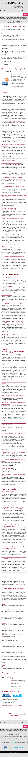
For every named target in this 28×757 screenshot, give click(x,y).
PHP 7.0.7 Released (5, 277)
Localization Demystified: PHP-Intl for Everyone (11, 177)
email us (20, 738)
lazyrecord (3, 623)
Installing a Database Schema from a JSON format (12, 218)
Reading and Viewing (9, 489)
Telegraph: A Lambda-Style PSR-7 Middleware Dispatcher (13, 234)
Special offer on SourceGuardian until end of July (14, 26)
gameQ (3, 665)
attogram (3, 590)
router (2, 628)
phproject (3, 604)
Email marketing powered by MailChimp (18, 7)
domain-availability (5, 609)
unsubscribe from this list (6, 705)
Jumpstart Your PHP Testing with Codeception (11, 163)
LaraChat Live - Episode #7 (7, 468)
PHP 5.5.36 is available (6, 286)
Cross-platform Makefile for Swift (8, 208)
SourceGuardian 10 (18, 714)
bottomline (3, 633)
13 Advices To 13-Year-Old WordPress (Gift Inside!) (12, 121)
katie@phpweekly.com (20, 584)
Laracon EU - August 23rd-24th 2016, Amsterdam (12, 321)
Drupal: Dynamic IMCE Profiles (8, 171)
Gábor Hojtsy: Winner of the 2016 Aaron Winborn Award (13, 108)
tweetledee (3, 615)
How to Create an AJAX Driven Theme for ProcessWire (13, 186)
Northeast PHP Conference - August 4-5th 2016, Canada (13, 303)
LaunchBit (17, 686)
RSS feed (14, 742)
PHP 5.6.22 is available (6, 295)
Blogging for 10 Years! (6, 94)
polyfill (2, 655)
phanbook (3, 639)
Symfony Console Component (7, 491)
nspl (2, 643)
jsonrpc (3, 650)
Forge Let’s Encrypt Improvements (9, 130)
